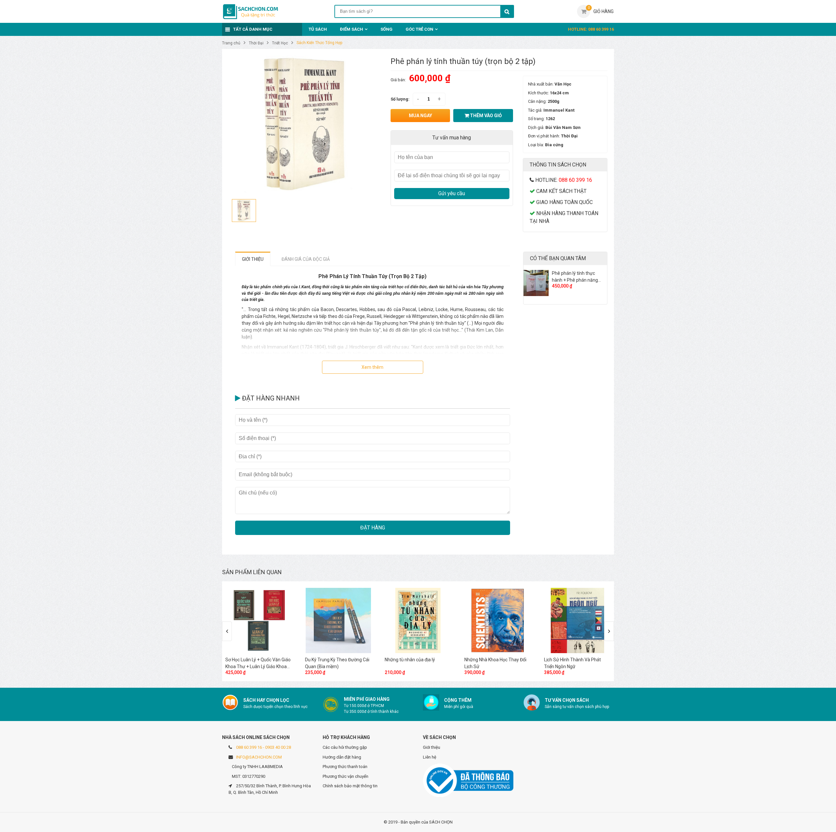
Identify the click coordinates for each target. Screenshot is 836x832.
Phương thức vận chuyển (345, 776)
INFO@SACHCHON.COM (259, 757)
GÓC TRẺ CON (419, 29)
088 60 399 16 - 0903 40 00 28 (263, 747)
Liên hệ (429, 757)
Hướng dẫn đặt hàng (342, 757)
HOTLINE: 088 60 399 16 (591, 29)
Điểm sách (351, 29)
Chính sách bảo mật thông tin (350, 785)
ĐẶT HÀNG (372, 528)
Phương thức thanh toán (345, 766)
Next (609, 631)
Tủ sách (318, 29)
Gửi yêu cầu (451, 193)
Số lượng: (400, 99)
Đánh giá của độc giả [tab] (305, 259)
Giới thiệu (431, 747)
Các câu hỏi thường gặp (345, 747)
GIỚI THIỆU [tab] (253, 259)
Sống (386, 29)
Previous (227, 631)
